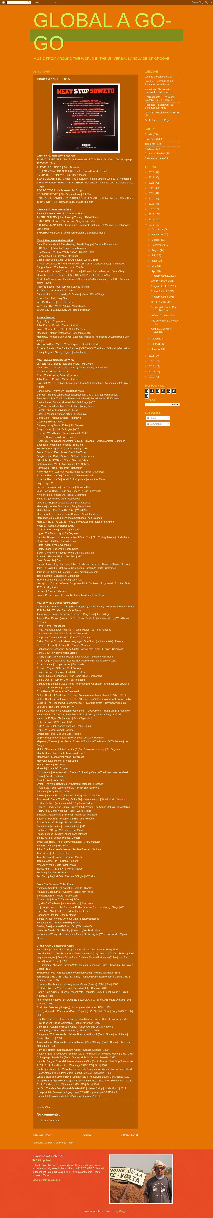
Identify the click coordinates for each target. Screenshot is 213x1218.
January (156, 349)
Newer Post (42, 1135)
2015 (152, 225)
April (154, 271)
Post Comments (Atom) (61, 1142)
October (156, 240)
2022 (152, 188)
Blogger (123, 1211)
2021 (152, 193)
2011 (151, 371)
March (155, 338)
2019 (152, 203)
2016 (152, 219)
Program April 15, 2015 (163, 286)
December (158, 229)
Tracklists (150, 144)
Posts (152, 418)
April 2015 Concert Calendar (161, 330)
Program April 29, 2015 (163, 275)
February (157, 343)
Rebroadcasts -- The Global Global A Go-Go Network (160, 98)
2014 (152, 355)
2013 (152, 361)
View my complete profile (46, 1180)
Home (86, 1135)
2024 (152, 177)
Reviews (149, 148)
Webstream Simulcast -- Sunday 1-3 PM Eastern (158, 91)
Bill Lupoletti (43, 1160)
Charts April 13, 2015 (162, 291)
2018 (152, 209)
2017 (152, 214)
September (158, 245)
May (154, 266)
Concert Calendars (155, 153)
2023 (152, 182)
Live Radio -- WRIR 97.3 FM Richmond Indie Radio (160, 83)
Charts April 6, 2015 (161, 302)
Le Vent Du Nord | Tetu (163, 315)
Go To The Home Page (157, 120)
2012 (152, 366)
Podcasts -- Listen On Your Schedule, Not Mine (159, 106)
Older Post (129, 1135)
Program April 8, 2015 (162, 296)
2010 (152, 377)
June (155, 260)
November (158, 234)
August (156, 250)
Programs (150, 139)
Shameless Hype (154, 158)
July (154, 255)
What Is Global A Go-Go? (158, 76)
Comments (155, 424)
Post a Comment (50, 1120)
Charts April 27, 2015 (162, 281)
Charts (49, 1107)
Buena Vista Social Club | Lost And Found (164, 309)
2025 (152, 172)
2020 (152, 198)
